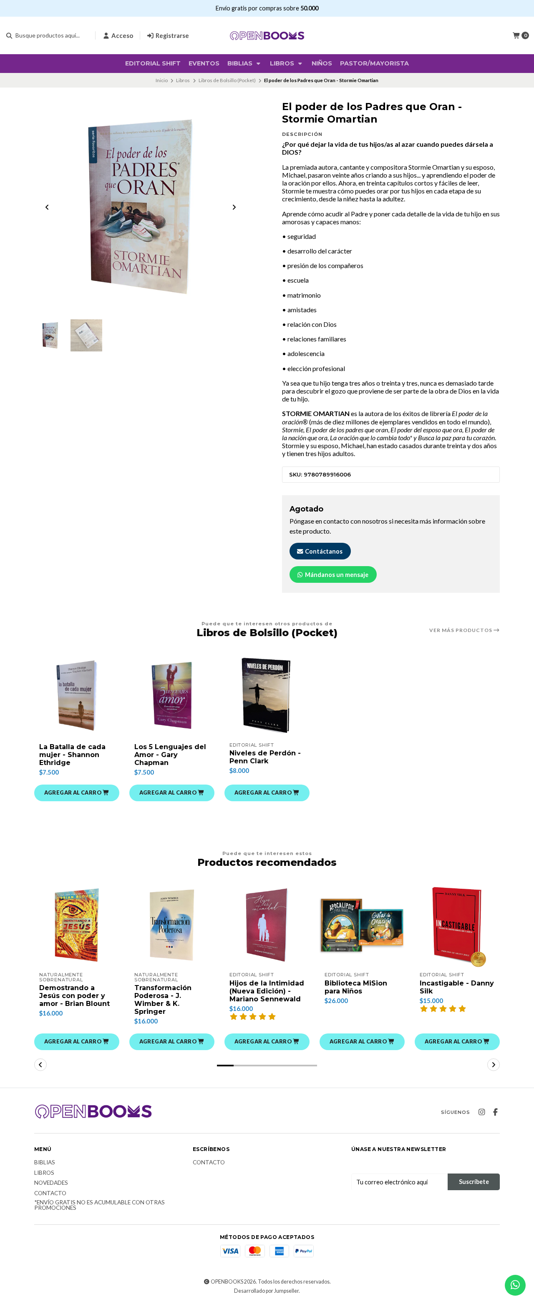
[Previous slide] (47, 207)
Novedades (51, 1183)
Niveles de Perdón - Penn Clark (265, 757)
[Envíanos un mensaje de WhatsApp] (515, 1285)
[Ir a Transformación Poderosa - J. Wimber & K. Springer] (171, 925)
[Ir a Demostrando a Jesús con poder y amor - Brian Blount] (76, 925)
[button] (76, 793)
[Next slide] (234, 207)
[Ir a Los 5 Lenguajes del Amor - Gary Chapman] (171, 695)
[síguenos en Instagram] (481, 1112)
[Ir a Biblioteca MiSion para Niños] (362, 925)
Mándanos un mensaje (336, 574)
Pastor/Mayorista (374, 63)
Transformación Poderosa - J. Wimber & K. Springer (162, 1000)
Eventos (204, 63)
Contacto (50, 1193)
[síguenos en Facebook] (495, 1112)
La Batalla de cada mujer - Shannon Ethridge (72, 755)
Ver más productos (461, 630)
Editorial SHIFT (153, 63)
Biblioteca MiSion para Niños (356, 987)
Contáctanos (323, 551)
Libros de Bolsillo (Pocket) (227, 80)
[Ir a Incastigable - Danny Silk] (457, 925)
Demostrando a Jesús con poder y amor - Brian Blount (74, 996)
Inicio (162, 80)
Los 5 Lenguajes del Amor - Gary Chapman (170, 755)
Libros (283, 63)
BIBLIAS (240, 63)
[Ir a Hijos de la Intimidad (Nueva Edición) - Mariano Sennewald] (267, 925)
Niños (322, 63)
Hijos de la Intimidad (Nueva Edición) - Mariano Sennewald (266, 991)
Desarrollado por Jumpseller (266, 1291)
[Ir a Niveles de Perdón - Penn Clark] (267, 695)
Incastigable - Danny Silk (457, 987)
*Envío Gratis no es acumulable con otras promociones (99, 1205)
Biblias (44, 1163)
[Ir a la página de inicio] (267, 35)
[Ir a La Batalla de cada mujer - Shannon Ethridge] (76, 695)
